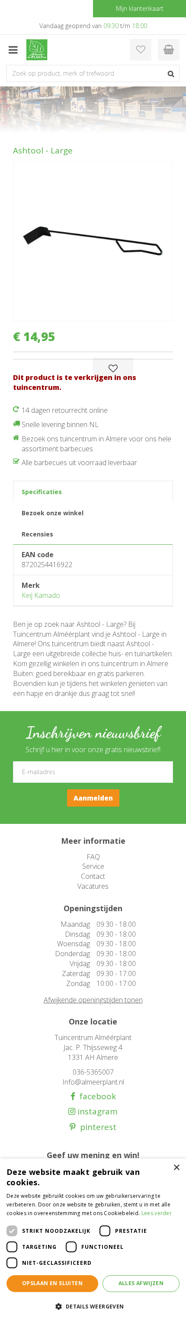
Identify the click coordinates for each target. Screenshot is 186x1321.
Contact (93, 876)
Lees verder (156, 1213)
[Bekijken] (169, 50)
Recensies (37, 534)
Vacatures (93, 886)
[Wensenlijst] (140, 50)
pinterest (96, 1127)
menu (12, 49)
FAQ (93, 857)
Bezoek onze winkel (52, 513)
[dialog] (93, 1239)
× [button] (176, 1168)
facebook (95, 1096)
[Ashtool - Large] (93, 241)
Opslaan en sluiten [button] (52, 1283)
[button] (93, 1306)
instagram (96, 1111)
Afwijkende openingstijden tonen (93, 1000)
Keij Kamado (41, 595)
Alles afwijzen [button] (141, 1283)
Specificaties (42, 492)
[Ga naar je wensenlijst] (140, 50)
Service (93, 866)
